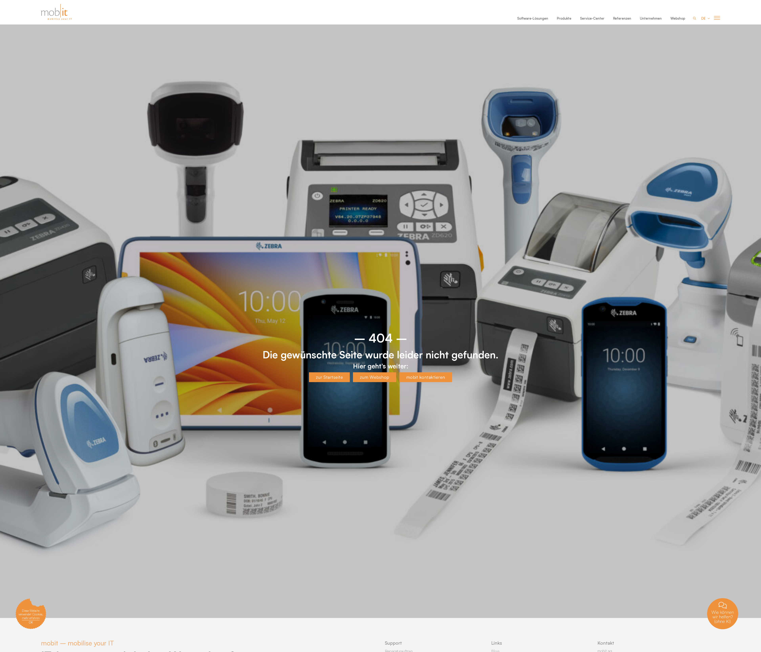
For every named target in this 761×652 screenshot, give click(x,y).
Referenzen (622, 18)
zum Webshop (374, 377)
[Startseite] (57, 12)
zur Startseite (329, 377)
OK (31, 622)
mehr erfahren (31, 618)
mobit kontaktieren (425, 377)
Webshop (677, 18)
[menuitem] (533, 19)
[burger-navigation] (717, 18)
